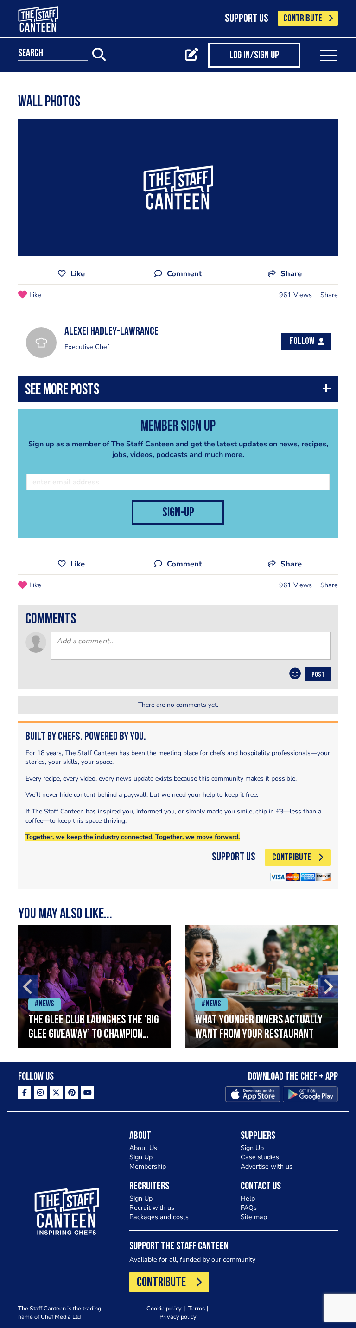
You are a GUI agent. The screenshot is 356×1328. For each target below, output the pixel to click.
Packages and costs (159, 1217)
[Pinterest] (71, 1092)
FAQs (249, 1207)
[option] (94, 986)
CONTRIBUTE (302, 19)
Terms (196, 1308)
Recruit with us (151, 1207)
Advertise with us (266, 1166)
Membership (147, 1166)
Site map (254, 1217)
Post (318, 675)
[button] (178, 391)
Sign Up (141, 1157)
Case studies (260, 1157)
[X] (56, 1092)
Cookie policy (164, 1308)
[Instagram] (40, 1092)
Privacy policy (178, 1317)
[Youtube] (87, 1092)
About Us (143, 1148)
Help (248, 1198)
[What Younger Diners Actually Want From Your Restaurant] (261, 986)
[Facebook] (24, 1092)
